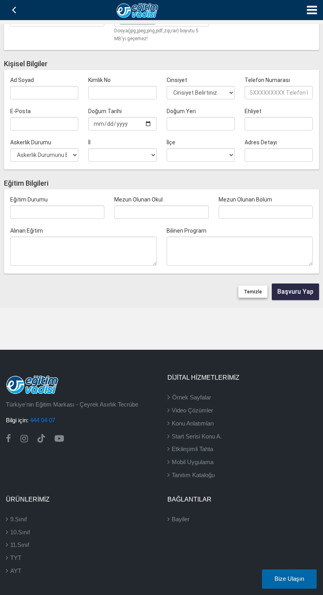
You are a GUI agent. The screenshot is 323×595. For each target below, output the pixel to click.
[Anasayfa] (137, 9)
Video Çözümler (192, 410)
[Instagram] (24, 438)
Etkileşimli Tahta (192, 449)
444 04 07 (42, 420)
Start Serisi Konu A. (197, 436)
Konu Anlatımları (193, 423)
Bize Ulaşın (289, 579)
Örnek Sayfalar (191, 397)
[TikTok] (41, 438)
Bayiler (180, 519)
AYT (15, 570)
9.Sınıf (18, 519)
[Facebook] (8, 438)
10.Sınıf (20, 532)
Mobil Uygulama (192, 462)
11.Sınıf (19, 544)
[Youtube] (59, 438)
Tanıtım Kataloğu (193, 475)
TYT (15, 557)
